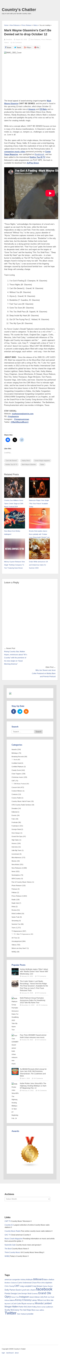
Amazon (31, 109)
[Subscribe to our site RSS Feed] (26, 711)
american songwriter (12, 1279)
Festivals (15, 822)
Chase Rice (36, 1283)
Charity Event (16, 770)
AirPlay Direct (33, 163)
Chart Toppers (16, 774)
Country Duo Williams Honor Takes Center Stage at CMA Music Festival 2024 (13, 503)
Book (15, 759)
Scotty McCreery (12, 1310)
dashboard (10, 1353)
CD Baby (43, 109)
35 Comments (41, 993)
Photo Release (16, 885)
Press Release (46, 39)
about (17, 1353)
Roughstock (39, 154)
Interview (15, 847)
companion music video (14, 152)
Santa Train (15, 917)
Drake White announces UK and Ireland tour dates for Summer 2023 (38, 565)
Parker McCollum (25, 1307)
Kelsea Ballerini (10, 1300)
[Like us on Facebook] (13, 711)
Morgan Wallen (11, 1307)
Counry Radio (16, 798)
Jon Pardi (51, 1297)
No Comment (17, 42)
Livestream (15, 854)
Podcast (14, 889)
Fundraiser (15, 826)
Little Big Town (16, 850)
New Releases (35, 39)
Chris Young (9, 1286)
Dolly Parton (10, 1290)
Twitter (42, 464)
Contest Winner (17, 791)
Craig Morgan (37, 1286)
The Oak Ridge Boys (27, 1310)
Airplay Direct (26, 460)
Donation (15, 808)
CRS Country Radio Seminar (21, 805)
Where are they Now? (19, 948)
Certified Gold (16, 763)
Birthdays (15, 753)
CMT (13, 781)
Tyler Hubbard (22, 1314)
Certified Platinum (17, 766)
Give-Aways (16, 833)
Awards (14, 749)
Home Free (15, 1297)
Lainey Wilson (37, 1300)
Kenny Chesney (23, 1300)
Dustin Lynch (21, 1290)
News (13, 871)
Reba (13, 906)
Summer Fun (16, 924)
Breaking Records (18, 756)
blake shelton (48, 1279)
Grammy (35, 1293)
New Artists (15, 864)
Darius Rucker (48, 1286)
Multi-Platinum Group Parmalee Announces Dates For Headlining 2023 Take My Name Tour (32, 1000)
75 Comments (41, 976)
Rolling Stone (36, 1307)
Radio (13, 899)
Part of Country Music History (22, 882)
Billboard (38, 1279)
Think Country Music (12, 1252)
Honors (14, 843)
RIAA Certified (16, 913)
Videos (6, 42)
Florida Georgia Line (13, 1293)
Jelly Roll (43, 1297)
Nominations (16, 875)
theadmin (9, 39)
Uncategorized (16, 941)
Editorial (14, 812)
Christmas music (17, 777)
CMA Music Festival (20, 783)
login (3, 1353)
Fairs (13, 819)
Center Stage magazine (42, 460)
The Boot (8, 1249)
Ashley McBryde (27, 1280)
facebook (44, 1289)
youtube (30, 1314)
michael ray (30, 1303)
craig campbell (26, 1286)
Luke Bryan (21, 1303)
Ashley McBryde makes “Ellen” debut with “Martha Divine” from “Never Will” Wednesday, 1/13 (34, 971)
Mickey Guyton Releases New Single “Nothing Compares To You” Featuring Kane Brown (14, 565)
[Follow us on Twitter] (19, 711)
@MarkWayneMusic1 (19, 422)
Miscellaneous (16, 857)
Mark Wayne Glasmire (29, 464)
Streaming (15, 920)
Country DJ (9, 1225)
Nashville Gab (10, 1245)
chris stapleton (46, 1283)
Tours (13, 927)
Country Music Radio (13, 1231)
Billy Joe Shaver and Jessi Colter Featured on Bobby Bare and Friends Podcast (44, 673)
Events (14, 815)
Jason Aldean (34, 1297)
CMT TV (8, 1221)
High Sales (15, 840)
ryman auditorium (47, 1307)
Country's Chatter (19, 9)
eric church (31, 1290)
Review (14, 910)
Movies (14, 861)
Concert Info (16, 787)
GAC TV (8, 1235)
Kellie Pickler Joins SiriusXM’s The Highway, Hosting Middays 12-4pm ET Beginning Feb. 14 (33, 1085)
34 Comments (38, 1078)
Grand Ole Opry (17, 836)
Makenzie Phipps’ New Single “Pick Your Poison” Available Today (39, 503)
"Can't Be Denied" (11, 460)
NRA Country (16, 878)
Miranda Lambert (43, 1303)
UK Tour (14, 938)
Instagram (24, 1296)
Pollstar (14, 892)
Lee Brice (47, 1300)
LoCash (14, 1304)
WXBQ (14, 952)
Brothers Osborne (11, 1283)
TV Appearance (17, 931)
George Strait (16, 829)
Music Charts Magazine (13, 1239)
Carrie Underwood (24, 1283)
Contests (15, 794)
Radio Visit (15, 903)
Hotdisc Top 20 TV (37, 157)
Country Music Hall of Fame (21, 801)
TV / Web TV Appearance (22, 934)
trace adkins (40, 1310)
